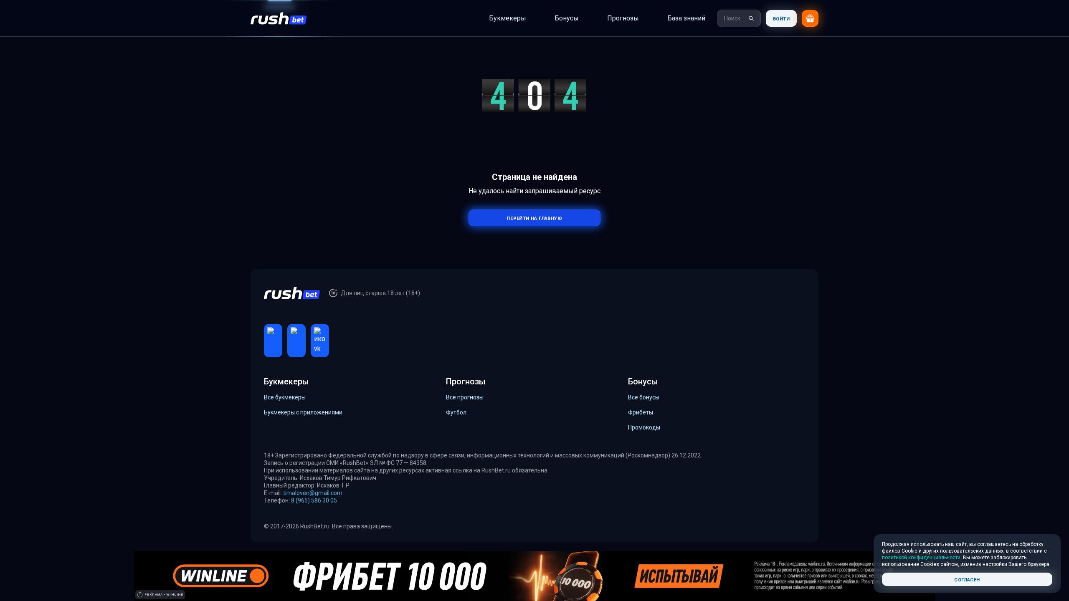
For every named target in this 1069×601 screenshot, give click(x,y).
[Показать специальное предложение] (810, 18)
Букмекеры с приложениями (303, 412)
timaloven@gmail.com (312, 493)
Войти (781, 18)
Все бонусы (643, 397)
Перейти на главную (534, 218)
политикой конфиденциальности (921, 558)
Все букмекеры (285, 397)
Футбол (456, 412)
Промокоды (644, 427)
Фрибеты (640, 412)
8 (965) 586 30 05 (314, 500)
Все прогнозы (465, 397)
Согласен (967, 579)
